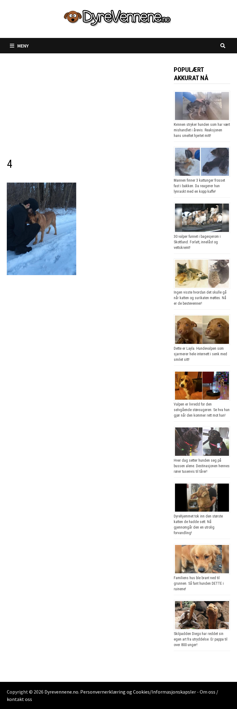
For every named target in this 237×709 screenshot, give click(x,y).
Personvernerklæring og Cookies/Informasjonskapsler (138, 692)
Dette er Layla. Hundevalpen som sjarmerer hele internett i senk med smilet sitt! (200, 354)
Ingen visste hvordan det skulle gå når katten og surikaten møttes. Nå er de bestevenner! (200, 298)
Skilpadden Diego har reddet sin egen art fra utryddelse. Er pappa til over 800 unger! (200, 639)
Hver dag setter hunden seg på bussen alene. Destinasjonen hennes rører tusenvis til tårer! (202, 466)
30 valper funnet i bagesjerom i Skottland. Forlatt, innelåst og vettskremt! (197, 242)
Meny (23, 46)
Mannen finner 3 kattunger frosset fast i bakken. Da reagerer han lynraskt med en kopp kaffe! (199, 186)
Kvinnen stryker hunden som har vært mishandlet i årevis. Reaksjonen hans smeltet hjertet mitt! (202, 130)
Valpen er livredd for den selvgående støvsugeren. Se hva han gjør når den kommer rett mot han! (202, 410)
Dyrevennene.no (61, 692)
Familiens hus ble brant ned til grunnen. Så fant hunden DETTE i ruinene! (199, 583)
